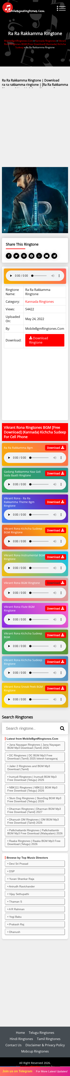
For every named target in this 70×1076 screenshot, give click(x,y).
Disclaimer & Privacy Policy (45, 1045)
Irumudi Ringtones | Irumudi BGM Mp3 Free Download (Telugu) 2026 (32, 778)
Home (20, 1033)
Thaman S (15, 901)
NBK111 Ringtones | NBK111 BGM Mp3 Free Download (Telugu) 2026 (32, 789)
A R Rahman (16, 909)
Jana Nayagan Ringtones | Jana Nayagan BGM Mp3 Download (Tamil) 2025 (33, 746)
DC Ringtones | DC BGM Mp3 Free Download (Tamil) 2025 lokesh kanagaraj (32, 757)
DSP (12, 871)
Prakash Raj (16, 924)
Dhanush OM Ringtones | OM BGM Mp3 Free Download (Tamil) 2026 (33, 821)
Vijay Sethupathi (19, 894)
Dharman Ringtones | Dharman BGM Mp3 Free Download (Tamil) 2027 (34, 810)
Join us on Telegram (17, 1071)
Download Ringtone (38, 340)
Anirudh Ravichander (22, 886)
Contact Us (13, 1045)
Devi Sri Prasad (18, 863)
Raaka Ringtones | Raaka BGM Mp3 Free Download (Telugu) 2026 (33, 842)
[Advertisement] (35, 128)
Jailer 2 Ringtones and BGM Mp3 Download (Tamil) (28, 768)
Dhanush (14, 931)
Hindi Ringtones (21, 1039)
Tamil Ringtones (48, 1039)
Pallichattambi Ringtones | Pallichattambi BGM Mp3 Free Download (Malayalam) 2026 (35, 832)
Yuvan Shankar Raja (21, 878)
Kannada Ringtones (39, 301)
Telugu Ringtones (41, 1033)
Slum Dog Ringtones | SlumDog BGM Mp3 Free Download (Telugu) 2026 (34, 800)
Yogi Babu (15, 916)
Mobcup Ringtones (35, 1051)
